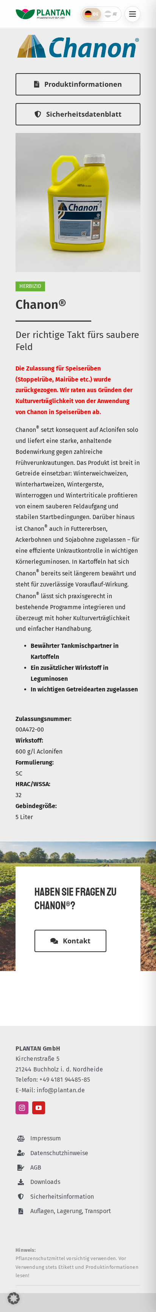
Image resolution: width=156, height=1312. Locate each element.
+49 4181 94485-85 (64, 1079)
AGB (35, 1167)
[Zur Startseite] (43, 14)
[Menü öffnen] (132, 14)
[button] (13, 1298)
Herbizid (30, 286)
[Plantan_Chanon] (78, 135)
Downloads (45, 1181)
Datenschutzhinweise (59, 1153)
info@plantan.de (61, 1090)
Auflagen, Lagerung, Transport (70, 1211)
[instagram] (22, 1107)
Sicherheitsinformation (62, 1196)
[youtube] (38, 1107)
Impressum (45, 1138)
